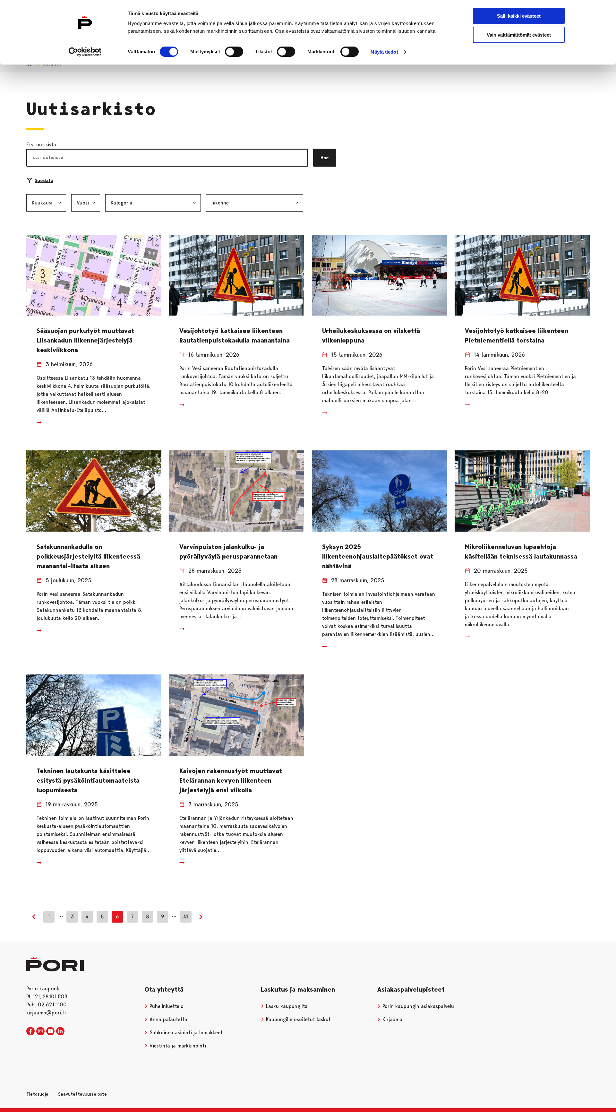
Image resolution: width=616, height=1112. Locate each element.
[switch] (234, 52)
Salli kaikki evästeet (519, 16)
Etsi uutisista (41, 145)
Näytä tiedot (384, 52)
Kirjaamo (391, 1019)
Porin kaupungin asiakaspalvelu (417, 1006)
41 (185, 917)
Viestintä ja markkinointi (177, 1046)
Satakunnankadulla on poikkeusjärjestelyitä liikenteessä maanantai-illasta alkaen (88, 556)
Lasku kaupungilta (286, 1006)
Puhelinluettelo (166, 1006)
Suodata (44, 180)
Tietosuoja (37, 1094)
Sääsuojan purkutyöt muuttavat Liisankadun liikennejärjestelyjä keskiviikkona (85, 340)
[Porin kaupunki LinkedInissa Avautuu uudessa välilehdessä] (60, 1031)
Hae (325, 158)
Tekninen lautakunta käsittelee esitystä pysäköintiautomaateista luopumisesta (88, 780)
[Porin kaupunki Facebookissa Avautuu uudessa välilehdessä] (30, 1031)
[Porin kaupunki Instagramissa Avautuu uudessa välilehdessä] (40, 1031)
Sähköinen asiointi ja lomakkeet (185, 1032)
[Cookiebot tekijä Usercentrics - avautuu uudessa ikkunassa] (85, 52)
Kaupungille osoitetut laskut (297, 1019)
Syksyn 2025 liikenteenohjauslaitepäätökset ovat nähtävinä (377, 556)
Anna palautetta (167, 1019)
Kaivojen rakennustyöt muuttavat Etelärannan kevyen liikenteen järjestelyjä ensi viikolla (230, 780)
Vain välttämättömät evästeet (519, 35)
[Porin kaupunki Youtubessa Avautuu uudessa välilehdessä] (50, 1031)
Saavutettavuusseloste (82, 1094)
